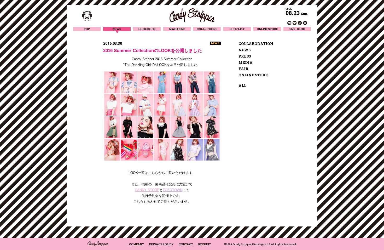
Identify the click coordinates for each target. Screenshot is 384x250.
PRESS (244, 56)
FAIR (243, 68)
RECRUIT (204, 244)
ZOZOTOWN (172, 190)
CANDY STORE (147, 190)
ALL (242, 85)
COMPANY (136, 244)
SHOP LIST (237, 29)
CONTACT (186, 244)
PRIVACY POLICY (161, 244)
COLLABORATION (255, 43)
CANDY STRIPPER (192, 15)
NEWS (117, 29)
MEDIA (245, 62)
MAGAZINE (177, 29)
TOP (87, 29)
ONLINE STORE (267, 29)
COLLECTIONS (207, 29)
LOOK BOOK (147, 29)
